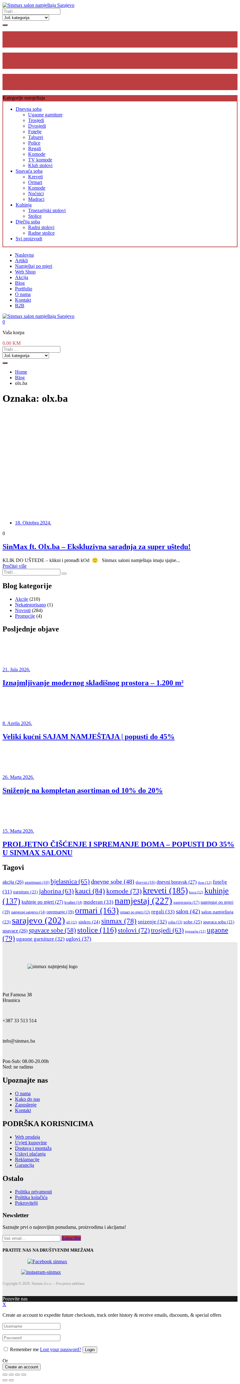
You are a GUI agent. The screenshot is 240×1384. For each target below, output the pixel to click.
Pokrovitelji (26, 1203)
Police (34, 143)
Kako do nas (27, 1099)
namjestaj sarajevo (28, 912)
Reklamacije (27, 1159)
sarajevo (38, 920)
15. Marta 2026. (18, 831)
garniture (25, 891)
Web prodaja (27, 1137)
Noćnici (36, 193)
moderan (98, 902)
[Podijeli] (11, 1375)
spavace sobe (52, 930)
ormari (97, 910)
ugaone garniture (40, 939)
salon (188, 911)
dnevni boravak (177, 882)
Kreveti (35, 176)
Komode (36, 154)
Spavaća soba (29, 171)
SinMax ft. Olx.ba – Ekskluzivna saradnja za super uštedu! (96, 547)
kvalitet (73, 902)
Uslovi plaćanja (30, 1154)
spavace (15, 930)
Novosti (23, 610)
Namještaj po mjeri (33, 266)
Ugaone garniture (45, 114)
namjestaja (186, 902)
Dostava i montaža (33, 1148)
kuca (196, 892)
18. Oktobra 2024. (33, 522)
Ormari (35, 182)
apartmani (37, 882)
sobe (192, 921)
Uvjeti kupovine (31, 1142)
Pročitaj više (14, 566)
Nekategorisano (30, 604)
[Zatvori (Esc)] (5, 1375)
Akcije (21, 599)
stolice (97, 930)
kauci (90, 891)
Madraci (36, 199)
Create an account (21, 1367)
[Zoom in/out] (23, 1375)
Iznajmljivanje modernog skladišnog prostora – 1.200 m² (92, 683)
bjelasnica (70, 881)
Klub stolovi (40, 165)
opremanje (60, 912)
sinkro (89, 921)
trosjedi (167, 930)
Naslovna (24, 255)
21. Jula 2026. (16, 669)
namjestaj (143, 901)
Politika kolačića (31, 1197)
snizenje (152, 922)
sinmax (119, 921)
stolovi (134, 930)
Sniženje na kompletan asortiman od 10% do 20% (82, 790)
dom (205, 882)
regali (163, 912)
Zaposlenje (26, 1104)
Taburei (35, 137)
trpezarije (195, 931)
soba (175, 922)
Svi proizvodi (29, 238)
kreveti (165, 890)
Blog (20, 283)
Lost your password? (60, 1349)
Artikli (21, 260)
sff (71, 922)
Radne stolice (41, 233)
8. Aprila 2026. (17, 723)
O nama (23, 294)
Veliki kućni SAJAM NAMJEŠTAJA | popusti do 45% (88, 737)
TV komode (40, 159)
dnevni (145, 882)
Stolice (35, 216)
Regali (34, 148)
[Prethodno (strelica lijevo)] (5, 1380)
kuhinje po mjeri (42, 902)
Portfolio (23, 288)
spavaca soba (218, 921)
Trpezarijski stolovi (47, 210)
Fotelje (35, 131)
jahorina (56, 891)
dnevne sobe (112, 881)
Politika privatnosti (33, 1191)
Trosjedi (36, 120)
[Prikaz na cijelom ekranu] (17, 1375)
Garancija (24, 1165)
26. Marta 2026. (18, 777)
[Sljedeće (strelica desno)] (11, 1380)
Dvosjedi (37, 126)
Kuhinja (24, 204)
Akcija (21, 277)
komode (124, 891)
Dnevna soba (29, 109)
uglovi (78, 939)
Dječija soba (28, 221)
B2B (19, 305)
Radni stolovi (41, 227)
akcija (12, 882)
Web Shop (25, 271)
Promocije (25, 616)
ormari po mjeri (135, 912)
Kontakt (23, 300)
